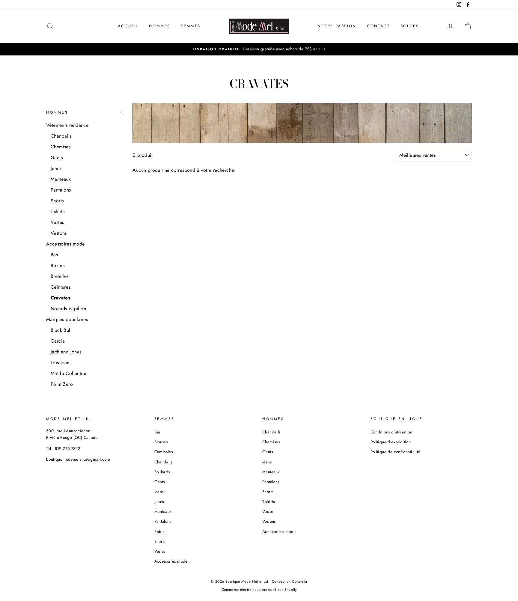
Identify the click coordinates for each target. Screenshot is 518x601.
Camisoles (163, 452)
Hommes (159, 26)
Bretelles (60, 276)
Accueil (128, 26)
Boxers (57, 265)
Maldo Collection (69, 373)
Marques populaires (67, 319)
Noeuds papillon (68, 308)
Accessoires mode (65, 243)
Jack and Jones (66, 351)
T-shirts (57, 211)
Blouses (161, 442)
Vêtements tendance (67, 125)
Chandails (61, 135)
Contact (378, 26)
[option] (259, 49)
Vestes (57, 222)
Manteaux (61, 179)
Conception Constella (289, 581)
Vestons (59, 233)
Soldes (409, 26)
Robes (159, 531)
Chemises (60, 146)
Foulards (162, 472)
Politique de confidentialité (395, 452)
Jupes (159, 501)
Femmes (191, 26)
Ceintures (60, 287)
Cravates (60, 297)
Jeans (56, 168)
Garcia (58, 341)
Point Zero (62, 384)
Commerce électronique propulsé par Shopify (259, 589)
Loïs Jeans (61, 362)
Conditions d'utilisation (391, 432)
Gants (57, 157)
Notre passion (336, 26)
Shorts (57, 200)
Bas (54, 254)
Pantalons (61, 189)
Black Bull (61, 330)
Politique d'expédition (391, 442)
